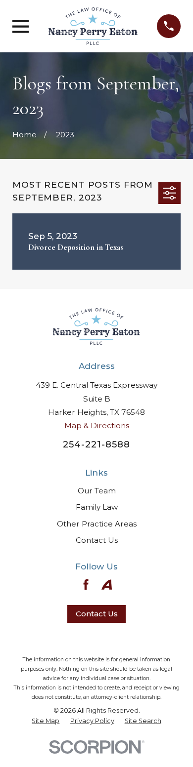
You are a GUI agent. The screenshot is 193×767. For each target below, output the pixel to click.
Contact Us (97, 540)
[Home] (93, 26)
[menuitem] (45, 721)
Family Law (97, 507)
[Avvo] (106, 584)
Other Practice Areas (97, 523)
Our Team (97, 490)
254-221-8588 (96, 444)
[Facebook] (86, 584)
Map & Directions (96, 425)
